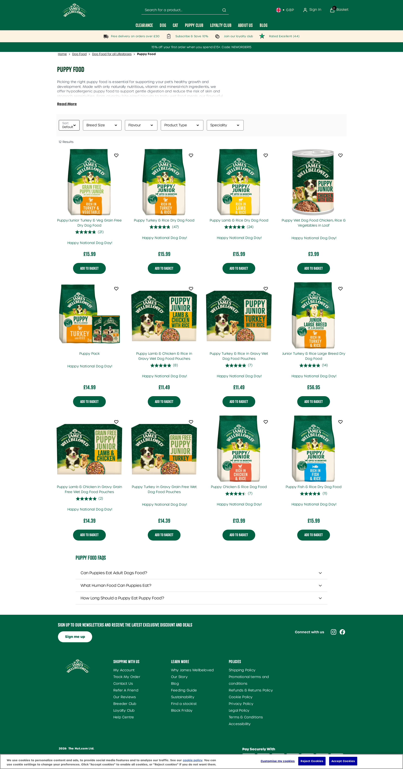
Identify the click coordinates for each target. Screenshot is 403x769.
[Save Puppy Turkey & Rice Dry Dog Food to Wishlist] (191, 155)
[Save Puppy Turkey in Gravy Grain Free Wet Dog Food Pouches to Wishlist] (191, 421)
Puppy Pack (89, 353)
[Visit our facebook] (342, 632)
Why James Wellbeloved (192, 670)
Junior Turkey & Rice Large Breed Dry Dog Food (313, 356)
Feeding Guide (184, 690)
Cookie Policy (241, 697)
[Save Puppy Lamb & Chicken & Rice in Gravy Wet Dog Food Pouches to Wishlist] (191, 288)
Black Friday (181, 710)
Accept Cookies (343, 761)
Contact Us (123, 683)
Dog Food (79, 54)
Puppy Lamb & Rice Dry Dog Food (239, 220)
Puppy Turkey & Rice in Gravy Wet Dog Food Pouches (239, 356)
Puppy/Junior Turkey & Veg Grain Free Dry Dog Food (89, 223)
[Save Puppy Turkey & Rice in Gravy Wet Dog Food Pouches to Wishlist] (265, 288)
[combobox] (185, 10)
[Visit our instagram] (333, 632)
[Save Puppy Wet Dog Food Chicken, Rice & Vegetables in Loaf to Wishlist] (340, 155)
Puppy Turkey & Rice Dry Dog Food (164, 220)
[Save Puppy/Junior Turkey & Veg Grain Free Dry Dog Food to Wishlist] (116, 155)
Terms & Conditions (246, 717)
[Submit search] (224, 10)
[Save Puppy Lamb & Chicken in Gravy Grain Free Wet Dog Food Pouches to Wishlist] (116, 421)
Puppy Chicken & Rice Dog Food (239, 487)
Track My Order (126, 677)
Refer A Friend (125, 690)
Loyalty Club (124, 710)
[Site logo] (74, 10)
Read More (67, 104)
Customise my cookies (278, 761)
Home (62, 54)
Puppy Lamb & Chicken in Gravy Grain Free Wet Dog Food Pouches (89, 489)
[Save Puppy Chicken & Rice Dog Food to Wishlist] (265, 421)
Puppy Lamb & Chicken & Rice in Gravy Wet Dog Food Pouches (164, 356)
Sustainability (182, 697)
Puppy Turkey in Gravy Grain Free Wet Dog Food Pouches (164, 489)
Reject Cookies (312, 761)
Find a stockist (184, 704)
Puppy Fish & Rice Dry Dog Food (314, 487)
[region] (201, 761)
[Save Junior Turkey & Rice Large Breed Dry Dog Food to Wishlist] (340, 288)
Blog (175, 683)
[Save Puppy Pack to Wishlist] (116, 288)
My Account (124, 670)
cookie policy (192, 760)
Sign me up (75, 636)
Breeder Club (124, 704)
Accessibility (240, 724)
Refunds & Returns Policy (251, 690)
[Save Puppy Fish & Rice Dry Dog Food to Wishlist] (340, 421)
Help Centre (123, 717)
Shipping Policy (242, 670)
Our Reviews (124, 697)
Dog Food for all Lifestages (112, 54)
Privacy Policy (241, 704)
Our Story (179, 677)
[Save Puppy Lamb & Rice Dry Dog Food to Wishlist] (265, 155)
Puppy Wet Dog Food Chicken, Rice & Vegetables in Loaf (314, 223)
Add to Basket (89, 268)
